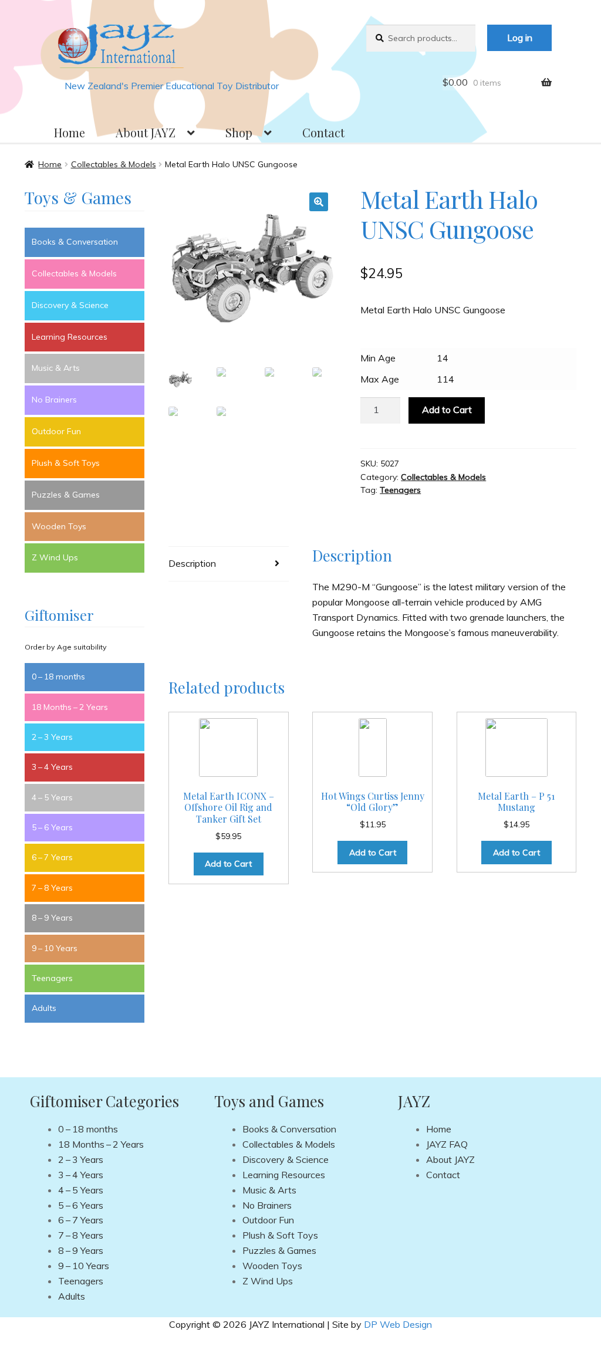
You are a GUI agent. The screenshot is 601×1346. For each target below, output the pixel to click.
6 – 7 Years (52, 857)
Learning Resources (69, 337)
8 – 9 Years (52, 917)
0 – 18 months (58, 676)
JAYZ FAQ (447, 1144)
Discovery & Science (70, 305)
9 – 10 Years (54, 948)
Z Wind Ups (55, 557)
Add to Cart (447, 409)
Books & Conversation (75, 241)
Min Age (378, 358)
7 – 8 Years (52, 887)
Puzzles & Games (66, 494)
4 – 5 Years (52, 797)
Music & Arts (56, 368)
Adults (44, 1008)
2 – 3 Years (52, 737)
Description (192, 563)
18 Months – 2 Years (70, 707)
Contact (323, 132)
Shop (238, 132)
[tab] (228, 564)
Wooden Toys (59, 526)
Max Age (379, 379)
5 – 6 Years (52, 827)
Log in (519, 37)
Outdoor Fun (56, 431)
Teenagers (400, 490)
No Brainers (54, 399)
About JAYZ (145, 132)
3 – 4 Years (52, 767)
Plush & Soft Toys (66, 463)
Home (69, 132)
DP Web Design (398, 1324)
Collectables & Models (113, 164)
